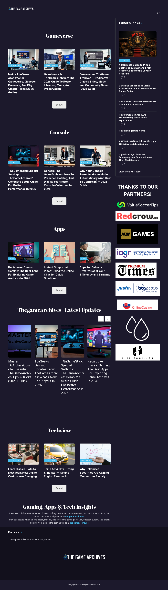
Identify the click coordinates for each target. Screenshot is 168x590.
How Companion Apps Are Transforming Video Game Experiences (133, 118)
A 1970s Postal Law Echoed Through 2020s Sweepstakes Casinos (137, 142)
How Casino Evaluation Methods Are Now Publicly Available (137, 103)
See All (59, 104)
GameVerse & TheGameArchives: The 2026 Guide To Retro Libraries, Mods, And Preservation (59, 81)
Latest (125, 60)
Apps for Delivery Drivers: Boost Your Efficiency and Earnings (95, 271)
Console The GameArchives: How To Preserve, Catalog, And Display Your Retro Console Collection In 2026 (59, 180)
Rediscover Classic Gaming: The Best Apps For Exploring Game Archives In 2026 (23, 273)
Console (14, 162)
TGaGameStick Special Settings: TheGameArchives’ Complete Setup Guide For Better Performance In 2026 (23, 180)
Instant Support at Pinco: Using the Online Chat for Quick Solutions (59, 273)
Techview (14, 460)
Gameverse (15, 66)
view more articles (130, 172)
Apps (12, 259)
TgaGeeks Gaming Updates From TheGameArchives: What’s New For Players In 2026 (46, 373)
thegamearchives (74, 516)
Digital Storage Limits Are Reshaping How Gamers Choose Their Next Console (135, 157)
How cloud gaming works (132, 131)
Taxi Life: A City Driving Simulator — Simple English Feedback (59, 472)
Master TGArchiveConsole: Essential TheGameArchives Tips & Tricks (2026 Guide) (19, 371)
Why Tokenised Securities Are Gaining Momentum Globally (94, 472)
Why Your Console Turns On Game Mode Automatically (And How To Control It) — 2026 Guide (95, 178)
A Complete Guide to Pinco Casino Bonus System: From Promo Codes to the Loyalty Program (135, 69)
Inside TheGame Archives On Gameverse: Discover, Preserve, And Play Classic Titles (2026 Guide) (22, 83)
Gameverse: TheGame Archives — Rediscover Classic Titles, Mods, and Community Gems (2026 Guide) (95, 81)
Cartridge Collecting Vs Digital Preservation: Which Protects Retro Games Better (137, 88)
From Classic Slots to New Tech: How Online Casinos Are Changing (22, 472)
